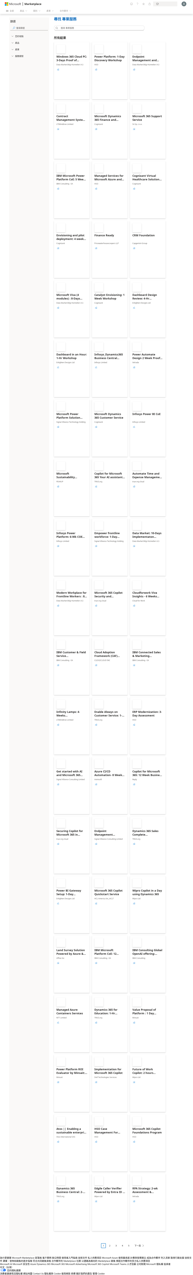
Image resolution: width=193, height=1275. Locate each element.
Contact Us (38, 1273)
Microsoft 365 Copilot (98, 1264)
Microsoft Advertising (76, 1264)
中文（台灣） (7, 1267)
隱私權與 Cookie (52, 1273)
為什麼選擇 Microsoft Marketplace (17, 1257)
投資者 (167, 1264)
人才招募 (131, 1264)
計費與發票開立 (138, 1257)
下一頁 (137, 1245)
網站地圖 (27, 1273)
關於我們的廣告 (84, 1273)
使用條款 (65, 1273)
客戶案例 (46, 1257)
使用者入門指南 (70, 1257)
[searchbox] (32, 28)
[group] (58, 69)
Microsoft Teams (118, 1264)
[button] (56, 28)
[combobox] (100, 28)
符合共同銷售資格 (42, 1260)
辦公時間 (56, 1257)
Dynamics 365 (44, 1264)
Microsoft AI (6, 1264)
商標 (73, 1273)
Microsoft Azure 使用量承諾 (116, 1257)
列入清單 (165, 1257)
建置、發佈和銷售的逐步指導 (17, 1260)
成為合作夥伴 (153, 1257)
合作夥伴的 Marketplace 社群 (66, 1260)
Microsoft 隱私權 (154, 1264)
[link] (72, 70)
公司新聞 (141, 1264)
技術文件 (82, 1257)
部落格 (38, 1257)
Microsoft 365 (58, 1264)
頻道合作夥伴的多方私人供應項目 (133, 1260)
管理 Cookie (99, 1273)
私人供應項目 (94, 1257)
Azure (33, 1264)
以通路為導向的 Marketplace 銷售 (98, 1260)
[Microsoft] (13, 4)
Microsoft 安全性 (21, 1264)
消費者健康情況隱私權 (11, 1273)
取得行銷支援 (177, 1257)
